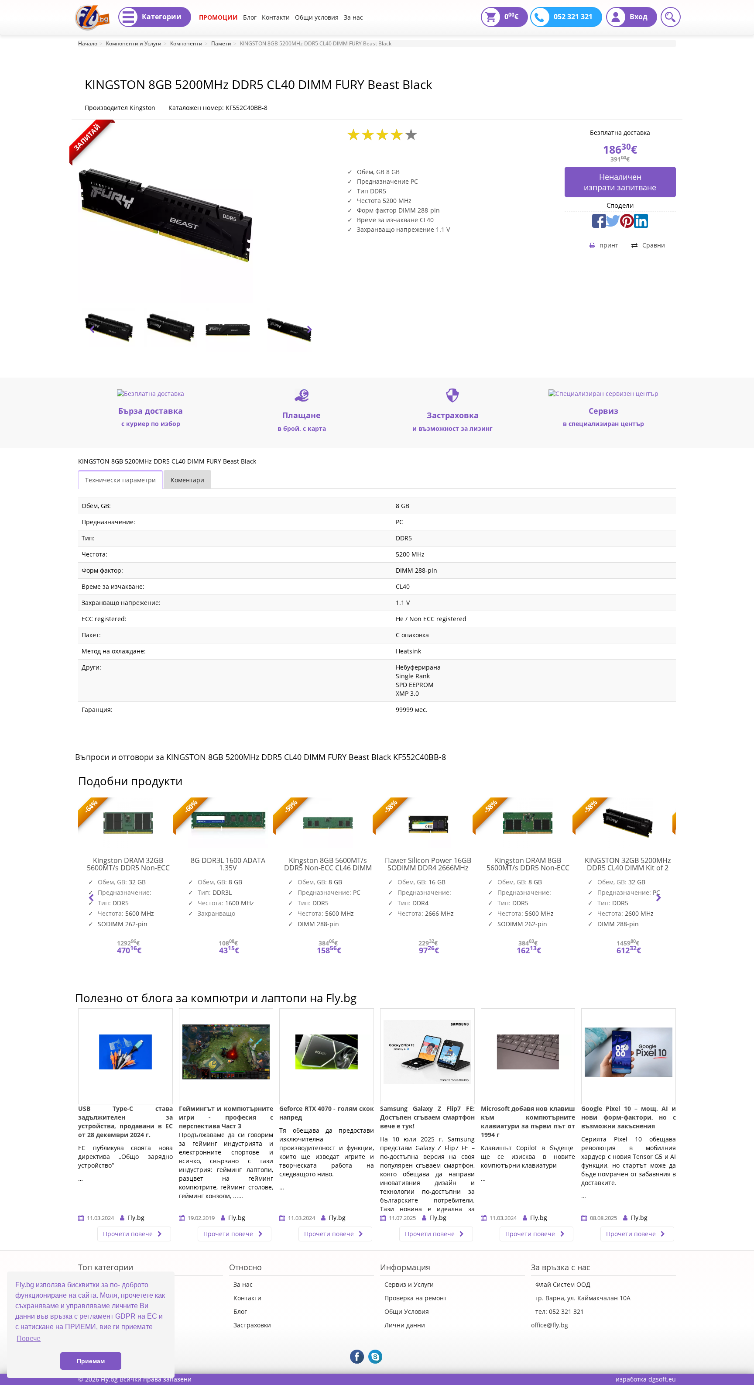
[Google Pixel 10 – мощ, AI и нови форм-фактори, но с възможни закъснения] (628, 1056)
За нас (353, 17)
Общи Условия (406, 1311)
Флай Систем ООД (562, 1284)
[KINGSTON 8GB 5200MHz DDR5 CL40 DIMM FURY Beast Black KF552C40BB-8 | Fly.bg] (92, 11)
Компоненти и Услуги (133, 43)
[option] (108, 327)
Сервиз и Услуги (409, 1284)
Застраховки (252, 1325)
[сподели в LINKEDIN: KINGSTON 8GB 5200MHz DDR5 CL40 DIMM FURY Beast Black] (641, 220)
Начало (87, 43)
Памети (221, 43)
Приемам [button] (91, 1361)
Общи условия (317, 17)
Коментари (187, 480)
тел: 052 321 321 (559, 1311)
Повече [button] (29, 1338)
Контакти (276, 17)
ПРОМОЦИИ (218, 17)
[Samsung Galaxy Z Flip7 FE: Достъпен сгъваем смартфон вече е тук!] (427, 1056)
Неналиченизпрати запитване (620, 182)
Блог (250, 17)
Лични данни (404, 1325)
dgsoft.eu (662, 1379)
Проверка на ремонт (415, 1298)
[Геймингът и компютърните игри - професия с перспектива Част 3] (226, 1056)
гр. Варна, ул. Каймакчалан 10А (583, 1298)
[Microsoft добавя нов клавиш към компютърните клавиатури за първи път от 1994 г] (528, 1056)
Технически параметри (120, 480)
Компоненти (186, 43)
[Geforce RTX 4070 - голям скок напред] (326, 1056)
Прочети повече (128, 1234)
